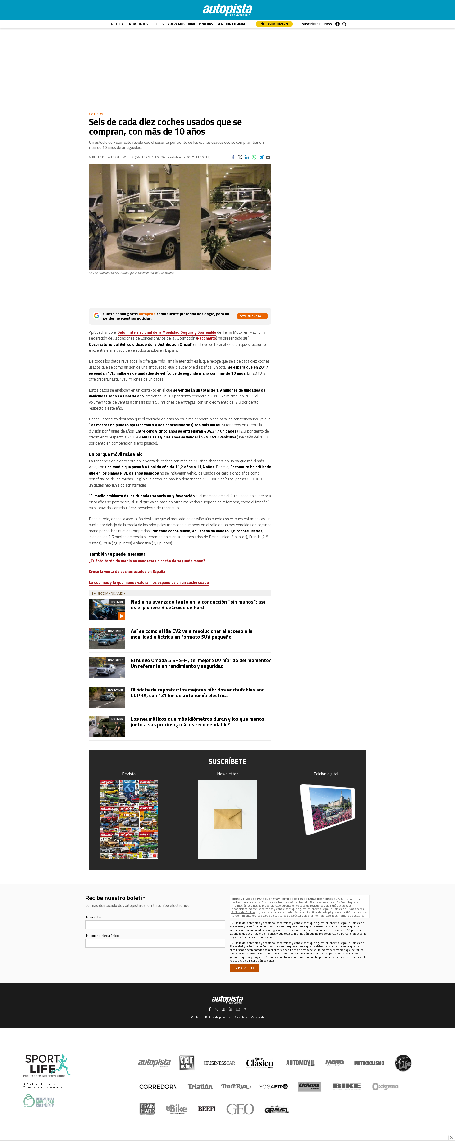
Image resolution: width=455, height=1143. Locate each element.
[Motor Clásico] (260, 1063)
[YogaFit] (273, 1086)
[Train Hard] (147, 1109)
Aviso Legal (321, 909)
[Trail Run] (236, 1086)
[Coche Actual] (187, 1063)
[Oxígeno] (386, 1086)
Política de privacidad (218, 1017)
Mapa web (257, 1017)
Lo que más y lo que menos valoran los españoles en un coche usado (149, 582)
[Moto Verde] (335, 1063)
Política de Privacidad (346, 909)
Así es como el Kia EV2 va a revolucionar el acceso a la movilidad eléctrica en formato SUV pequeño (192, 634)
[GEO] (240, 1109)
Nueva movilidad (181, 23)
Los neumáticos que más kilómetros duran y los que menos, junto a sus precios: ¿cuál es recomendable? (198, 721)
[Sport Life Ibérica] (47, 1065)
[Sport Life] (403, 1063)
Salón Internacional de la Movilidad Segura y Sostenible (167, 332)
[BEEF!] (207, 1109)
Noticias (118, 23)
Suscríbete (311, 24)
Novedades (138, 23)
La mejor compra (231, 23)
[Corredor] (157, 1086)
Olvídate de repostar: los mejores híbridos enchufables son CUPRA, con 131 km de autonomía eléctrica (198, 692)
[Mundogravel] (276, 1109)
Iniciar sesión (337, 23)
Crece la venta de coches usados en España (127, 571)
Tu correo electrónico (102, 935)
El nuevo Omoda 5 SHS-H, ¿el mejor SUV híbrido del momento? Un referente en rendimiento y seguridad (201, 663)
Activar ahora (250, 316)
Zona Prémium (277, 23)
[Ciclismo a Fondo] (309, 1086)
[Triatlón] (199, 1086)
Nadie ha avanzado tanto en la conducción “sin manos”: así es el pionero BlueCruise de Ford (198, 604)
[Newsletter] (227, 819)
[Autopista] (227, 10)
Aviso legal (241, 1017)
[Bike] (347, 1086)
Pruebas (206, 23)
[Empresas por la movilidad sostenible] (38, 1100)
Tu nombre (93, 917)
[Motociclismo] (369, 1063)
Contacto (197, 1017)
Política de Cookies (243, 912)
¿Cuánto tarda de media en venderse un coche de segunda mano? (147, 561)
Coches (157, 23)
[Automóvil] (300, 1063)
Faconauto (206, 338)
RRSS (328, 24)
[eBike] (176, 1109)
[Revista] (129, 819)
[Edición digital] (326, 810)
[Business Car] (219, 1063)
